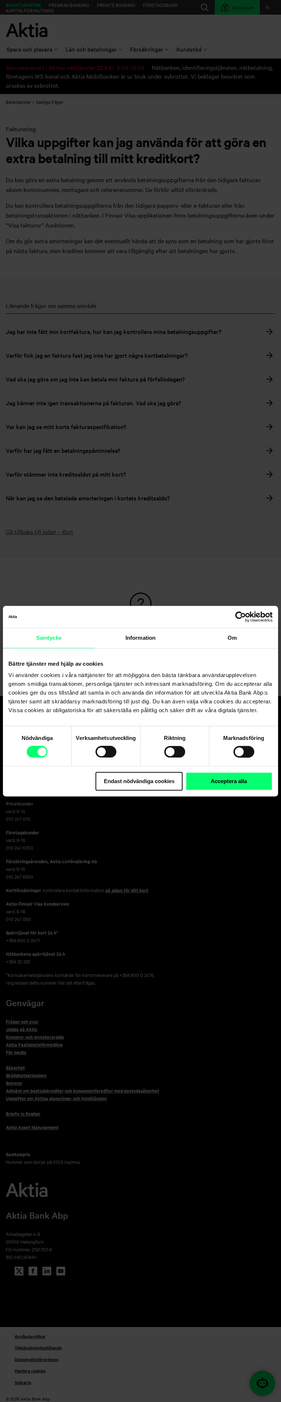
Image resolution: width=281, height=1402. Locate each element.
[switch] (105, 752)
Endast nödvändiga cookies (139, 781)
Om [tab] (232, 638)
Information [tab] (140, 638)
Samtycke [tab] (48, 638)
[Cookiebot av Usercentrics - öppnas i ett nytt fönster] (241, 616)
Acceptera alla (229, 781)
